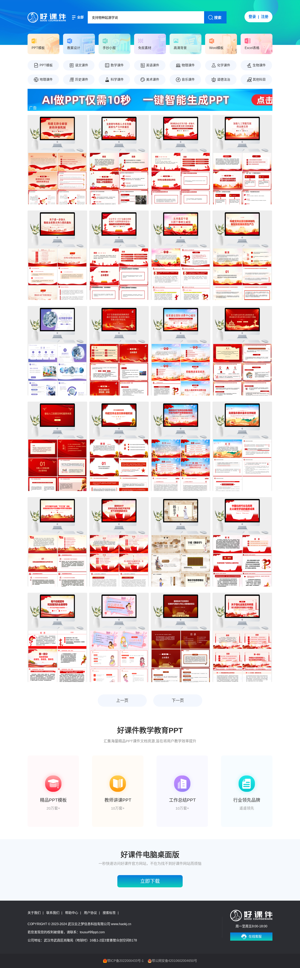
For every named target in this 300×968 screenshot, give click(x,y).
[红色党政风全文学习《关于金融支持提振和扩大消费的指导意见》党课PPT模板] (119, 255)
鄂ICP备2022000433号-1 (125, 960)
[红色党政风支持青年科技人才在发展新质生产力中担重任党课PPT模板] (119, 159)
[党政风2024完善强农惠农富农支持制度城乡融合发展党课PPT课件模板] (242, 446)
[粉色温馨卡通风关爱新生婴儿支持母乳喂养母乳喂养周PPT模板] (119, 637)
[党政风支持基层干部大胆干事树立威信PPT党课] (180, 255)
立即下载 (150, 881)
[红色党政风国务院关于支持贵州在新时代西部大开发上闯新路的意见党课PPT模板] (180, 637)
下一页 (178, 700)
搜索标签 (109, 913)
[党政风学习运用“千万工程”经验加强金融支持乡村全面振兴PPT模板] (57, 542)
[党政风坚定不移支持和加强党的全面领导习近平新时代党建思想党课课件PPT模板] (57, 637)
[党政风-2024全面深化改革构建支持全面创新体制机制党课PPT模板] (119, 446)
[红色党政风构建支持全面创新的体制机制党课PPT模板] (57, 159)
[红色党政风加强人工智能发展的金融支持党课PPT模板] (242, 159)
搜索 (217, 18)
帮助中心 (71, 913)
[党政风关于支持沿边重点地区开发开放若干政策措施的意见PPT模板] (119, 542)
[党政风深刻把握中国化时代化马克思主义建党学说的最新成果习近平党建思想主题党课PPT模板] (242, 542)
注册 (264, 17)
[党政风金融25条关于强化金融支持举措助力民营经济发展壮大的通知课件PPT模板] (242, 637)
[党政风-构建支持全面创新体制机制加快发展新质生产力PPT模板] (242, 255)
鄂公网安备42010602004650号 (174, 960)
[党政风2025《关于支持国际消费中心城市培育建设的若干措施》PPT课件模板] (180, 350)
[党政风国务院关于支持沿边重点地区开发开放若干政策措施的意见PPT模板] (180, 446)
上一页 (122, 700)
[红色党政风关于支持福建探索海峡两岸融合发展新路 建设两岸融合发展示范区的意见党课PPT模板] (119, 350)
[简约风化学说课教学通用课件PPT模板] (57, 350)
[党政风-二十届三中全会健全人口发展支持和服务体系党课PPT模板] (57, 446)
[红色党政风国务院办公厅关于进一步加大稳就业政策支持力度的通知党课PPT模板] (180, 159)
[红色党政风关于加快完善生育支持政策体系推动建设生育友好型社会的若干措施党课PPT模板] (242, 350)
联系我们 (52, 913)
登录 (252, 17)
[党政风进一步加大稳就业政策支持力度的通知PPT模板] (57, 255)
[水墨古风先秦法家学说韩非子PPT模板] (180, 542)
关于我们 (34, 913)
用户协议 (90, 913)
